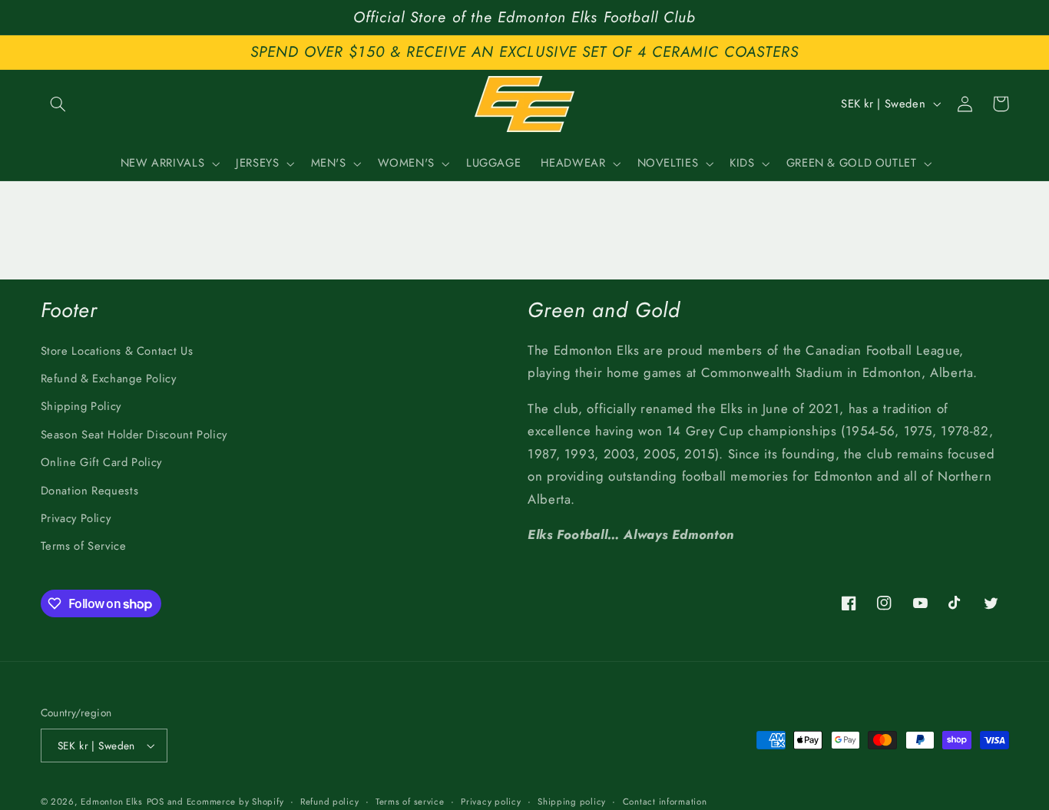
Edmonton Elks (112, 801)
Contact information (665, 801)
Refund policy (329, 801)
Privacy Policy (76, 518)
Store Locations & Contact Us (117, 350)
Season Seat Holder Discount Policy (134, 434)
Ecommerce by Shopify (235, 801)
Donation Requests (90, 490)
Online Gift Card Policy (102, 462)
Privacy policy (491, 801)
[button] (58, 103)
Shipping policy (572, 801)
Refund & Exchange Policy (109, 378)
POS (155, 801)
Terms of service (410, 801)
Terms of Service (84, 545)
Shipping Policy (81, 406)
